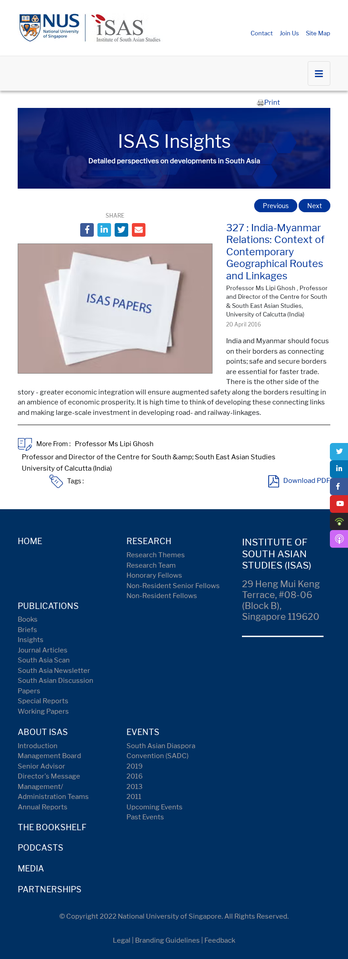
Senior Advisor (41, 766)
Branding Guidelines (167, 940)
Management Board (49, 756)
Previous (276, 205)
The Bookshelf (52, 827)
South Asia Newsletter (54, 671)
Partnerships (50, 889)
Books (28, 619)
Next (314, 205)
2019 (134, 766)
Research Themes (155, 555)
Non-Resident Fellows (161, 596)
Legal (121, 940)
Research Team (151, 565)
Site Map (318, 33)
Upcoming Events (154, 807)
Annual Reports (43, 807)
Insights (31, 640)
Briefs (27, 630)
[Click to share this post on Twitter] (121, 230)
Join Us (289, 33)
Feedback (219, 940)
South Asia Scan (44, 660)
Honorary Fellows (154, 575)
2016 (134, 776)
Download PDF (306, 481)
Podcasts (40, 847)
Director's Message (49, 776)
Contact (262, 33)
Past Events (145, 817)
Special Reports (43, 701)
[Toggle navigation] (319, 73)
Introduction (38, 746)
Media (31, 868)
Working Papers (43, 711)
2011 (133, 797)
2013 (134, 787)
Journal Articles (43, 650)
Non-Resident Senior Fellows (173, 586)
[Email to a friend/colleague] (138, 230)
